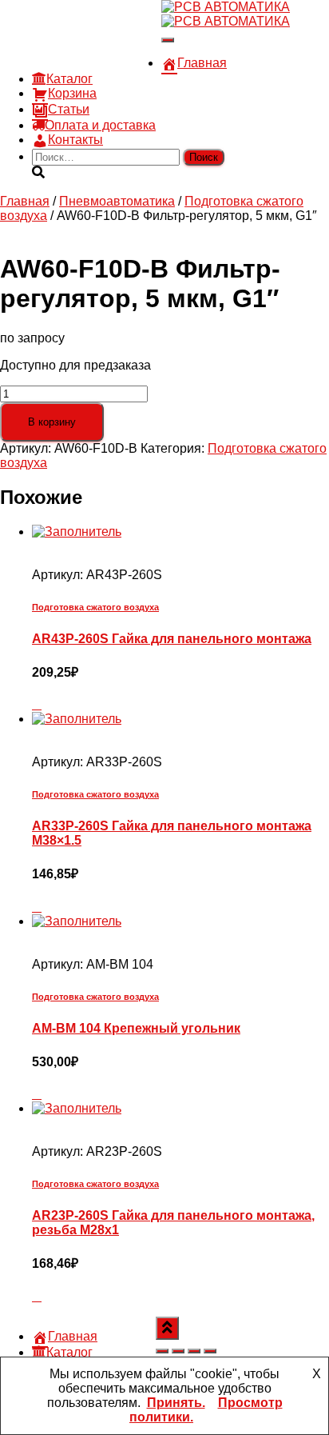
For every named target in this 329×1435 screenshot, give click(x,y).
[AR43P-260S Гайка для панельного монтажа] (76, 531)
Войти (143, 63)
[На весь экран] (178, 1351)
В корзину (52, 422)
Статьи (68, 109)
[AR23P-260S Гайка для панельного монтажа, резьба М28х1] (76, 1108)
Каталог (69, 79)
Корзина (72, 93)
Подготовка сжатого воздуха (95, 607)
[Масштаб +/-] (162, 1351)
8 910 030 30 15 (78, 19)
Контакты (75, 139)
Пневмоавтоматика (117, 201)
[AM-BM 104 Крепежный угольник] (76, 921)
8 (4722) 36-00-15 (82, 34)
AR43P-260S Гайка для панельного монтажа (171, 639)
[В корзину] (37, 704)
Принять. (176, 1402)
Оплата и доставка (100, 125)
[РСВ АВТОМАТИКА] (225, 14)
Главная (202, 63)
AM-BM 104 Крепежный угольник (136, 1028)
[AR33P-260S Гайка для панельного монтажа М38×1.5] (76, 718)
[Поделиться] (194, 1351)
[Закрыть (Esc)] (210, 1351)
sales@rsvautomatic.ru (96, 48)
